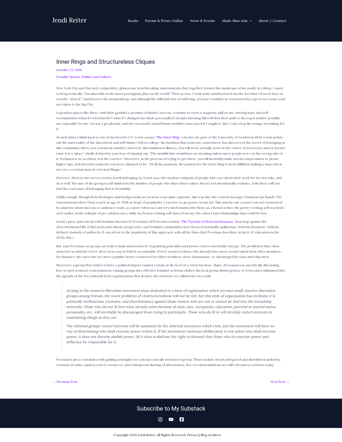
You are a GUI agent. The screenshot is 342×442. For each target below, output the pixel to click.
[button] (250, 21)
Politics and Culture (96, 77)
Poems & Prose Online (164, 20)
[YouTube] (171, 419)
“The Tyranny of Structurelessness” (207, 221)
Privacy (192, 435)
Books (133, 20)
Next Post (279, 382)
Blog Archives (210, 435)
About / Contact (272, 20)
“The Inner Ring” (168, 137)
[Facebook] (181, 419)
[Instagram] (160, 419)
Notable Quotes (68, 77)
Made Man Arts (235, 20)
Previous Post (65, 382)
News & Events (202, 20)
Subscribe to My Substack (171, 408)
